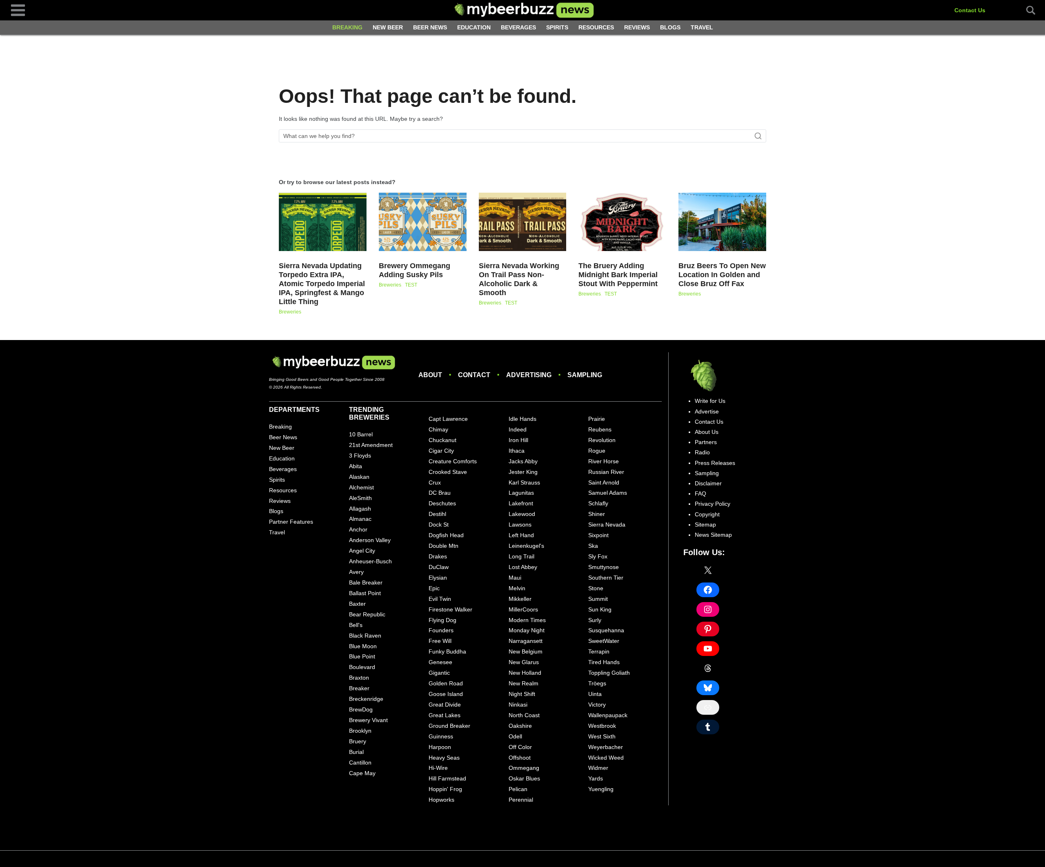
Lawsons (520, 524)
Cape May (362, 773)
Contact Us (969, 10)
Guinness (441, 736)
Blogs (670, 27)
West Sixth (602, 736)
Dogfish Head (446, 535)
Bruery (357, 741)
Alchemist (361, 487)
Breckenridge (366, 699)
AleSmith (360, 498)
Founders (441, 630)
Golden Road (446, 683)
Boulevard (362, 667)
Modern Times (527, 620)
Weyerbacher (605, 747)
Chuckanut (442, 440)
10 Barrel (361, 434)
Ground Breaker (449, 725)
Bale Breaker (365, 582)
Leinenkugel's (526, 545)
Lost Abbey (523, 567)
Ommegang (524, 768)
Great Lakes (444, 715)
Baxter (357, 603)
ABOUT (430, 374)
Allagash (360, 508)
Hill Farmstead (447, 778)
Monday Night (527, 630)
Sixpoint (598, 535)
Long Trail (521, 556)
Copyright (707, 514)
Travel (702, 27)
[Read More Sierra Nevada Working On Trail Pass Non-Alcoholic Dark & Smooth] (523, 222)
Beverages (518, 27)
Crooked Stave (448, 472)
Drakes (438, 556)
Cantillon (360, 762)
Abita (355, 466)
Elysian (438, 577)
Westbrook (602, 725)
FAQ (700, 493)
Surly (594, 620)
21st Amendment (371, 445)
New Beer (388, 27)
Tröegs (597, 683)
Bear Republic (367, 614)
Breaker (359, 688)
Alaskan (359, 477)
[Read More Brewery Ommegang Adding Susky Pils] (423, 222)
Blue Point (362, 656)
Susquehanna (606, 630)
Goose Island (446, 694)
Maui (515, 577)
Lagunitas (521, 492)
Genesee (440, 662)
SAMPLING (584, 374)
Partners (706, 442)
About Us (706, 432)
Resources (596, 27)
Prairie (596, 419)
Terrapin (598, 651)
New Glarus (524, 662)
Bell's (355, 625)
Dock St (439, 524)
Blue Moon (363, 646)
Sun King (599, 609)
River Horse (603, 461)
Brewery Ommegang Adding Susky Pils (414, 270)
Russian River (606, 472)
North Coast (524, 715)
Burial (356, 752)
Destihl (437, 514)
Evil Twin (440, 599)
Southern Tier (605, 577)
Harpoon (440, 747)
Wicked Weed (606, 757)
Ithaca (517, 450)
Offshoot (520, 757)
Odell (515, 736)
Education (474, 27)
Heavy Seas (444, 757)
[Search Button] (1026, 10)
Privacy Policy (712, 503)
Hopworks (441, 799)
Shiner (596, 514)
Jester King (523, 472)
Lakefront (521, 503)
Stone (595, 588)
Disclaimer (708, 483)
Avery (356, 572)
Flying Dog (442, 620)
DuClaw (439, 567)
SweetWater (603, 641)
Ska (593, 545)
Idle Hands (522, 419)
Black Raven (365, 635)
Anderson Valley (370, 540)
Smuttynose (603, 567)
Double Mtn (443, 545)
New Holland (525, 672)
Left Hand (521, 535)
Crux (435, 482)
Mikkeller (520, 599)
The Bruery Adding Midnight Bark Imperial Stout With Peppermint (618, 275)
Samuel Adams (607, 492)
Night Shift (522, 694)
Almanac (360, 519)
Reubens (599, 429)
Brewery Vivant (368, 720)
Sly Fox (597, 556)
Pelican (518, 789)
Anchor (358, 529)
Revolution (602, 440)
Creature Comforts (453, 461)
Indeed (518, 429)
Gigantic (439, 672)
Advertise (707, 411)
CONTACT (474, 374)
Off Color (520, 747)
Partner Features (291, 521)
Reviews (637, 27)
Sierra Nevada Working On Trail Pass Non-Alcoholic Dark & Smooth (519, 279)
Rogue (596, 450)
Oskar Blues (524, 778)
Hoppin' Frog (445, 789)
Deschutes (442, 503)
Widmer (598, 768)
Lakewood (522, 514)
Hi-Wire (438, 768)
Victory (597, 704)
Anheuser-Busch (370, 561)
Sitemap (705, 524)
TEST (411, 285)
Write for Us (710, 401)
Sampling (707, 473)
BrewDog (361, 709)
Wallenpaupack (607, 715)
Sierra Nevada (606, 524)
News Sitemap (713, 534)
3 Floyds (360, 455)
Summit (598, 599)
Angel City (362, 550)
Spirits (557, 27)
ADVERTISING (528, 374)
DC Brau (440, 492)
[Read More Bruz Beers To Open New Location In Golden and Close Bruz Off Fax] (722, 222)
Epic (434, 588)
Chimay (438, 429)
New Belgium (526, 651)
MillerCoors (523, 609)
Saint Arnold (603, 482)
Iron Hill (518, 440)
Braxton (359, 677)
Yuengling (601, 789)
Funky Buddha (447, 651)
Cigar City (441, 450)
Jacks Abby (523, 461)
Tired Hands (604, 662)
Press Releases (715, 463)
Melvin (517, 588)
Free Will (440, 641)
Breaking (347, 27)
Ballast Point (365, 593)
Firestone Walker (450, 609)
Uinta (595, 694)
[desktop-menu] (18, 10)
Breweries (290, 312)
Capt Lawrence (448, 419)
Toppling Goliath (609, 672)
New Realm (523, 683)
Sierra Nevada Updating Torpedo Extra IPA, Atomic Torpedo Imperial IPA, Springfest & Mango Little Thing (322, 284)
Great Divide (445, 704)
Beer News (430, 27)
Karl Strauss (524, 482)
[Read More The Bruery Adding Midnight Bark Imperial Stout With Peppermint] (622, 222)
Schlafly (598, 503)
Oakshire (520, 725)
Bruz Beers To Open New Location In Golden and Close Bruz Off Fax (722, 275)
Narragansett (526, 641)
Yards (595, 778)
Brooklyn (360, 730)
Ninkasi (518, 704)
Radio (702, 452)
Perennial (521, 799)
